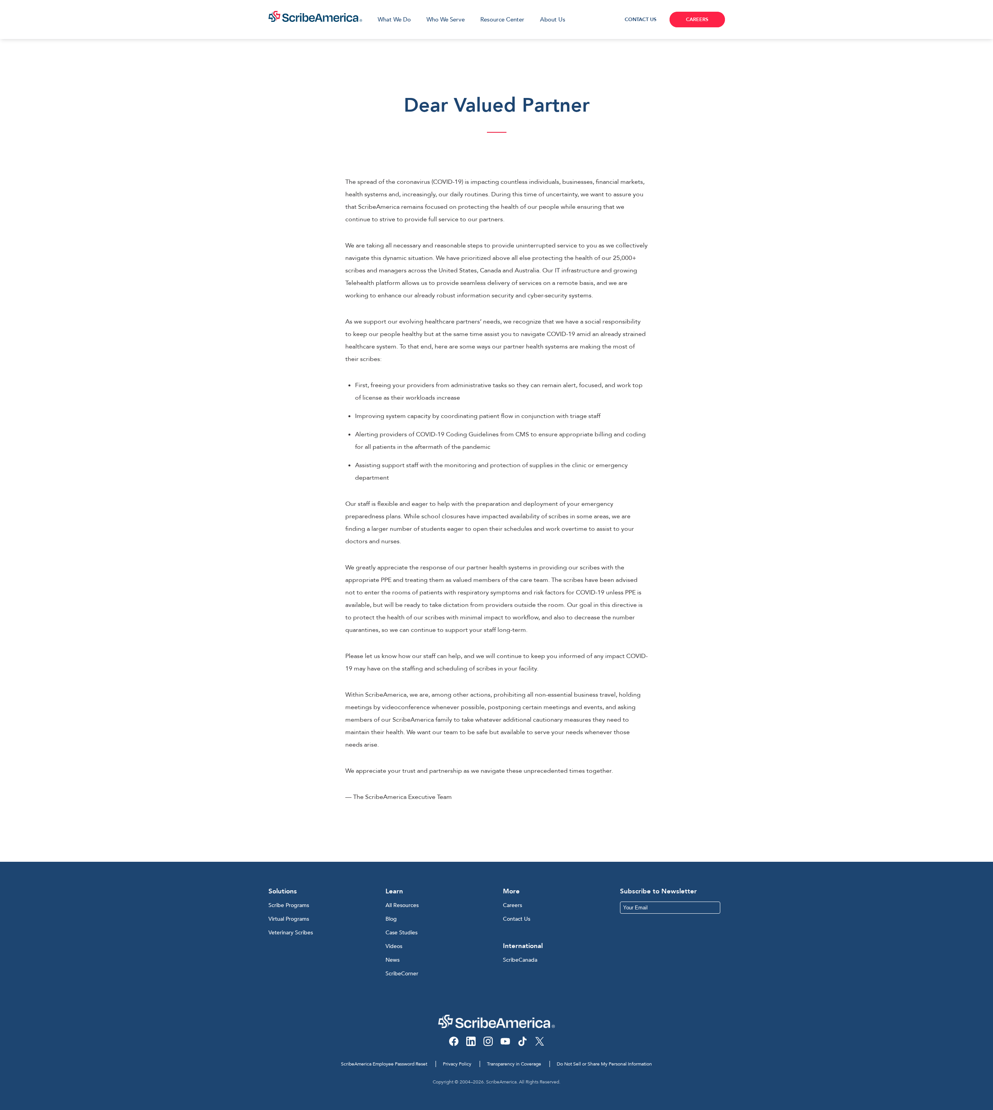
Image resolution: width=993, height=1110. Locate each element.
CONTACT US (640, 19)
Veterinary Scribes (290, 932)
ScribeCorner (401, 973)
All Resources (402, 905)
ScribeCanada (520, 960)
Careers (512, 905)
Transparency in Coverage (514, 1064)
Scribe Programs (288, 905)
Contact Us (516, 919)
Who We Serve (445, 19)
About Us (552, 19)
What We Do (394, 19)
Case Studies (401, 932)
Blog (391, 919)
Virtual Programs (288, 919)
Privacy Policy (457, 1064)
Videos (393, 946)
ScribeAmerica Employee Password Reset (384, 1064)
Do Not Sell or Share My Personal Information (604, 1064)
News (392, 960)
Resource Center (502, 19)
